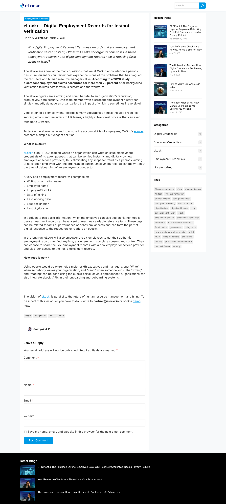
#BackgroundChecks (164, 189)
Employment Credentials (36, 18)
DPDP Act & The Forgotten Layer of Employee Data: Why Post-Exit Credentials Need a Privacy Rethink (185, 31)
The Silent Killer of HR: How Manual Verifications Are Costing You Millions (184, 105)
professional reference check (178, 241)
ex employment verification (180, 222)
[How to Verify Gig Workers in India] (160, 89)
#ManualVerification (174, 194)
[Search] (202, 5)
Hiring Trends (40, 316)
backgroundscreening (165, 203)
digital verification (179, 208)
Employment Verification (188, 217)
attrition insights (162, 198)
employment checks (164, 217)
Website (29, 416)
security (176, 246)
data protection (185, 203)
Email (28, 400)
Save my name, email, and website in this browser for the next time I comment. (80, 431)
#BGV (179, 189)
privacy (158, 241)
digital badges (161, 208)
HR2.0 (61, 316)
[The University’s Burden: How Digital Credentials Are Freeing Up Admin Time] (160, 70)
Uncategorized (163, 167)
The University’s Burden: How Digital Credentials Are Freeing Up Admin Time (185, 68)
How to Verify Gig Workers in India (170, 232)
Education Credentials (167, 142)
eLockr (138, 131)
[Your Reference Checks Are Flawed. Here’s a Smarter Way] (160, 52)
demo (136, 301)
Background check (181, 198)
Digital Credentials (165, 133)
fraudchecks (161, 227)
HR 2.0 (52, 316)
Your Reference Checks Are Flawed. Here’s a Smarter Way (185, 48)
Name (29, 385)
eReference (160, 222)
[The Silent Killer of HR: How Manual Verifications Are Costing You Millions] (160, 108)
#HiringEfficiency (193, 189)
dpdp (193, 208)
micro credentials (171, 236)
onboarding (187, 236)
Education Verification (165, 213)
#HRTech (158, 194)
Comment (31, 357)
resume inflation (162, 246)
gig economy (176, 227)
